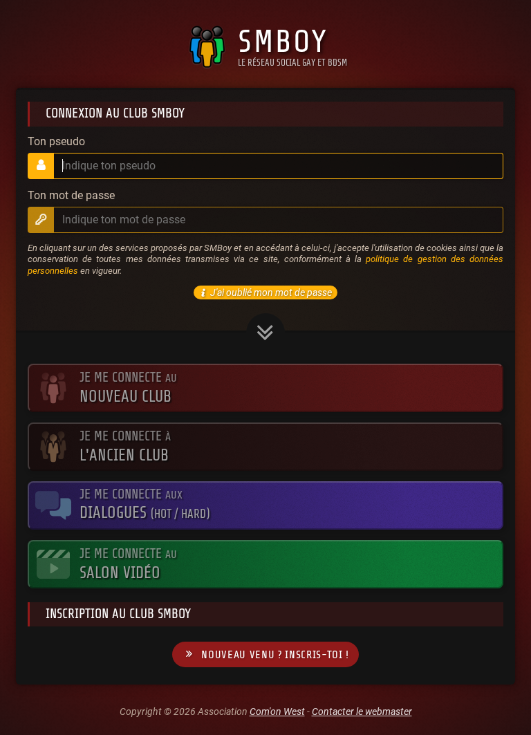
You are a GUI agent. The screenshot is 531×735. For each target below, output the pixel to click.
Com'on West (277, 711)
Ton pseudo (56, 141)
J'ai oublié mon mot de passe (271, 292)
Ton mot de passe (71, 195)
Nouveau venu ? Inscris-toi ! (275, 655)
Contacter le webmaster (362, 711)
